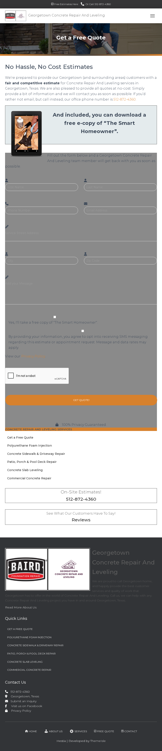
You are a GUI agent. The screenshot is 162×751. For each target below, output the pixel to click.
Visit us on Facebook (25, 706)
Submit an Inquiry (22, 701)
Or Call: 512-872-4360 (98, 4)
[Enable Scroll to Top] (153, 742)
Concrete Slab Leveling (25, 470)
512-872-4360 (124, 99)
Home (33, 731)
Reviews (81, 519)
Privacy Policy (33, 356)
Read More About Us (20, 607)
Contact (130, 731)
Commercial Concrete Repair (29, 478)
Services (80, 731)
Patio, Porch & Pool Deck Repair (32, 462)
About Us (55, 731)
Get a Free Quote (20, 437)
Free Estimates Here (66, 4)
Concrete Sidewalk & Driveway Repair (36, 454)
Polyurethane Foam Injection (29, 445)
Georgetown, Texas (23, 696)
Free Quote (105, 731)
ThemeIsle (98, 741)
